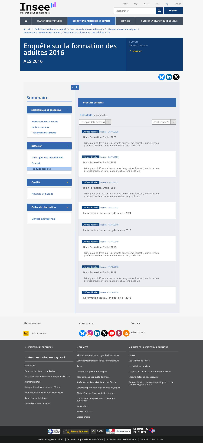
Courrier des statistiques (36, 398)
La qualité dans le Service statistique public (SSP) (47, 376)
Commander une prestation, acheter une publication (96, 399)
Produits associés (41, 168)
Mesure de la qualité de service (143, 376)
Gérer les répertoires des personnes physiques (98, 387)
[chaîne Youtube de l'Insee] (112, 333)
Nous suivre (82, 406)
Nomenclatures (32, 381)
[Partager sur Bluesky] (161, 77)
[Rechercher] (159, 10)
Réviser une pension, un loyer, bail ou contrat (98, 355)
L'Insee (132, 355)
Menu (125, 3)
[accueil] (26, 21)
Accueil (26, 29)
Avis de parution (39, 333)
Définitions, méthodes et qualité (91, 21)
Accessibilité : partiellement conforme (85, 439)
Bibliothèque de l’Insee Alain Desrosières (95, 393)
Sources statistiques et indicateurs (87, 29)
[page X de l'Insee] (104, 333)
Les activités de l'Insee (139, 360)
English (178, 3)
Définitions (30, 365)
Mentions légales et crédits (50, 439)
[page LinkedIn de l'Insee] (97, 333)
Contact (36, 163)
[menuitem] (26, 21)
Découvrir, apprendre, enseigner (92, 371)
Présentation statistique (45, 121)
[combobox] (148, 10)
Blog (136, 3)
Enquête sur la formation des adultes (41, 32)
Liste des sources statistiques (122, 29)
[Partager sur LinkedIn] (169, 77)
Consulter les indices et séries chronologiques (98, 360)
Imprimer (137, 51)
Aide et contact (138, 332)
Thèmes (173, 10)
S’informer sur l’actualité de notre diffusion (97, 382)
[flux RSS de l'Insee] (126, 333)
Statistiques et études (49, 21)
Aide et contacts (84, 411)
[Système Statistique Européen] (54, 433)
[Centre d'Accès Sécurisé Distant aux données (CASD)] (97, 433)
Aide (158, 3)
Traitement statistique (44, 132)
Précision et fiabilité (42, 193)
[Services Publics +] (144, 433)
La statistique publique (139, 366)
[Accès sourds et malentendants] (167, 5)
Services (125, 21)
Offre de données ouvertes (37, 403)
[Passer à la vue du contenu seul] (73, 87)
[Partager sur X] (176, 77)
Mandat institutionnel (44, 218)
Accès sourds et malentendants (121, 439)
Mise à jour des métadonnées (48, 157)
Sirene (79, 366)
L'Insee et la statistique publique (159, 21)
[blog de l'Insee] (119, 333)
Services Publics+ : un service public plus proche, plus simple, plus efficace (151, 383)
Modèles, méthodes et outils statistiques (44, 392)
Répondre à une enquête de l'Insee (93, 376)
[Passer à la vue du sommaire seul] (77, 87)
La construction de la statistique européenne (150, 371)
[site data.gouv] (118, 433)
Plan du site (157, 439)
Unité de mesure (40, 127)
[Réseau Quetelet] (76, 433)
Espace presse (83, 416)
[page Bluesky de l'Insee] (82, 333)
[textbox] (135, 10)
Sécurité (144, 439)
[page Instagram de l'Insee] (89, 333)
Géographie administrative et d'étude (42, 387)
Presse (147, 3)
